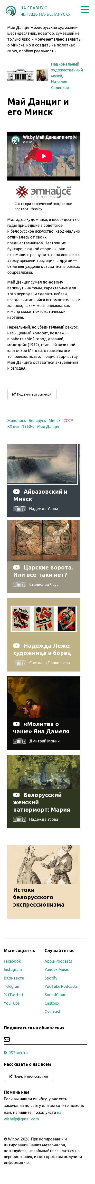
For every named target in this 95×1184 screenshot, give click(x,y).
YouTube (11, 1003)
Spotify (51, 978)
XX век (13, 426)
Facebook (12, 961)
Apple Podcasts (58, 961)
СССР (68, 420)
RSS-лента (18, 1052)
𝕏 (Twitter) (13, 994)
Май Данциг (48, 426)
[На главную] (11, 11)
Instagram (13, 969)
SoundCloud (55, 994)
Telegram (12, 986)
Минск (54, 420)
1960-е (28, 426)
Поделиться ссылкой (34, 394)
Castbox (52, 1003)
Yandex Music (57, 969)
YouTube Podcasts (61, 986)
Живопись (16, 420)
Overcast (52, 1011)
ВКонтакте (14, 978)
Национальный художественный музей (67, 70)
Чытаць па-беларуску (45, 14)
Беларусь (37, 420)
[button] (85, 9)
